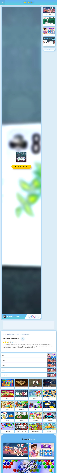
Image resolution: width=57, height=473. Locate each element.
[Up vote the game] (30, 316)
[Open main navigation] (2, 2)
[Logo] (28, 2)
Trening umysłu (10, 334)
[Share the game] (37, 316)
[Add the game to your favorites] (22, 339)
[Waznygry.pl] (4, 334)
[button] (54, 2)
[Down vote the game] (33, 316)
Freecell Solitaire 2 (25, 334)
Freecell (17, 334)
